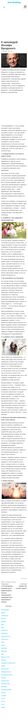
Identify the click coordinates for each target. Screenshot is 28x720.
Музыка (3, 660)
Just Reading (14, 2)
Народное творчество (8, 663)
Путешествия (5, 683)
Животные (4, 630)
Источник (24, 578)
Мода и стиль (5, 657)
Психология (5, 681)
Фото (2, 704)
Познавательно (6, 672)
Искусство (4, 639)
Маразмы (4, 651)
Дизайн (3, 621)
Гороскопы (4, 615)
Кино (2, 642)
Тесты (3, 701)
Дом (2, 624)
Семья (3, 692)
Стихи (3, 698)
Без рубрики (5, 609)
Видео (3, 612)
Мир (2, 654)
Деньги (3, 618)
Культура (4, 648)
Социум (3, 695)
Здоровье (4, 633)
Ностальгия (5, 669)
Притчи (3, 678)
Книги (3, 645)
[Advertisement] (14, 24)
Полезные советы (11, 582)
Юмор (3, 707)
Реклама (4, 686)
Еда (2, 627)
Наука (3, 666)
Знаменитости (5, 636)
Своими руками (6, 689)
